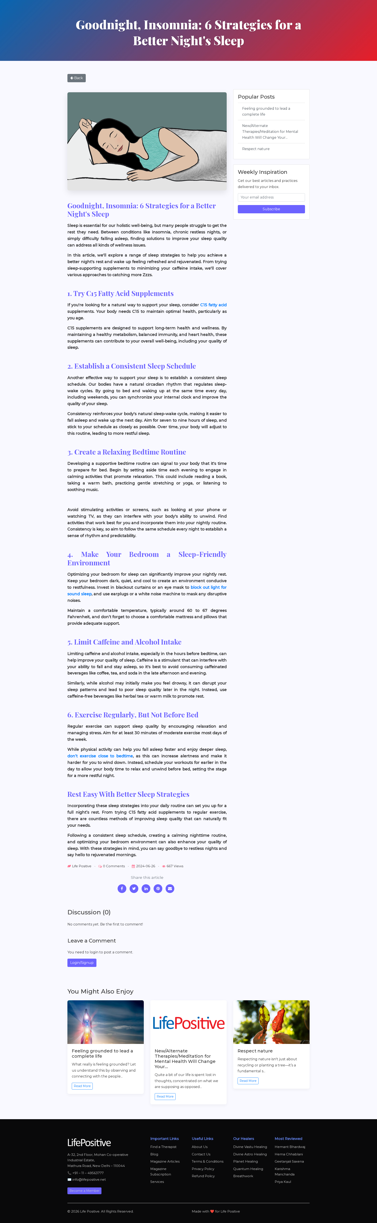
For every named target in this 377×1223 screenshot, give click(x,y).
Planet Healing (245, 1161)
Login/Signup (82, 963)
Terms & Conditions (207, 1161)
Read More (82, 1086)
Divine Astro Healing (250, 1154)
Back (78, 78)
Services (157, 1182)
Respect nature (256, 149)
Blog (154, 1154)
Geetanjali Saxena (289, 1161)
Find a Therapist (163, 1147)
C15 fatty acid (213, 305)
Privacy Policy (203, 1169)
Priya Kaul (283, 1182)
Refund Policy (203, 1176)
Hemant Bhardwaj (290, 1147)
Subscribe (271, 209)
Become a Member (84, 1191)
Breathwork (243, 1176)
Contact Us (201, 1154)
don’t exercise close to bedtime (100, 756)
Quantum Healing (248, 1169)
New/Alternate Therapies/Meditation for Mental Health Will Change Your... (270, 132)
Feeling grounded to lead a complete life (266, 111)
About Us (199, 1147)
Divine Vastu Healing (250, 1147)
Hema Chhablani (289, 1154)
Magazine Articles (165, 1161)
